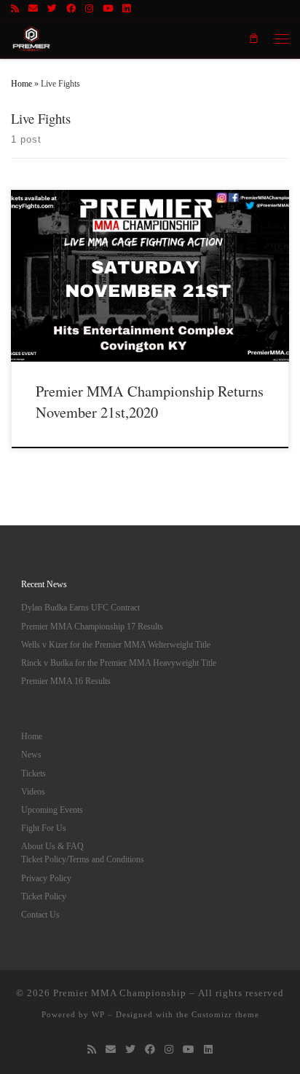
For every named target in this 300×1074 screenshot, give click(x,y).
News (31, 755)
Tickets (33, 774)
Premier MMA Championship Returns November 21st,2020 (150, 401)
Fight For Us (43, 828)
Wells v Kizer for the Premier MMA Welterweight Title (115, 645)
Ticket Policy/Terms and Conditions (82, 859)
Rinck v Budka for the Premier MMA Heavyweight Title (118, 663)
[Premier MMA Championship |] (31, 36)
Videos (33, 792)
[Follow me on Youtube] (108, 9)
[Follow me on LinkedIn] (126, 9)
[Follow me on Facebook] (71, 9)
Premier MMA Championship (119, 992)
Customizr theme (225, 1014)
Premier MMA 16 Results (66, 681)
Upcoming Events (52, 810)
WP (98, 1014)
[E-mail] (33, 9)
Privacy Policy (46, 878)
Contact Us (40, 915)
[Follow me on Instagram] (89, 9)
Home (21, 84)
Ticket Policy (43, 897)
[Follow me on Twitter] (52, 9)
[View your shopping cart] (253, 38)
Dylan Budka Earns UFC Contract (80, 608)
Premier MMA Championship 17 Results (92, 627)
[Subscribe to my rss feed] (15, 9)
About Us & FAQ (52, 846)
